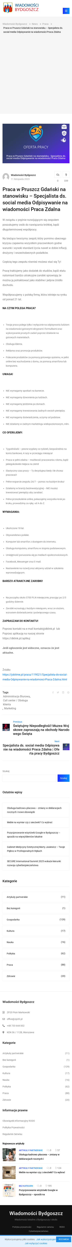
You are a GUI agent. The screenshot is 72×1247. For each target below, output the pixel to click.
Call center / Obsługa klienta (15, 702)
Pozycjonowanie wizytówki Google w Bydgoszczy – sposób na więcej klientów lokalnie (33, 834)
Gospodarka (36, 919)
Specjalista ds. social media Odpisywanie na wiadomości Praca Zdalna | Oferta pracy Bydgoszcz (31, 749)
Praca (36, 964)
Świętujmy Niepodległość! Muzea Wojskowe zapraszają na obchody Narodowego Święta (41, 730)
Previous (17, 721)
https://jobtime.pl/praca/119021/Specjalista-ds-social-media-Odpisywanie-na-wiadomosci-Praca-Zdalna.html (35, 677)
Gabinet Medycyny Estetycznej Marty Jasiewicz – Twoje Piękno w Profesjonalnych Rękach (36, 849)
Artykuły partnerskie (36, 897)
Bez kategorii (36, 908)
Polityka (36, 953)
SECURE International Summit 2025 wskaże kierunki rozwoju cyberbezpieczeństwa (34, 863)
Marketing (10, 708)
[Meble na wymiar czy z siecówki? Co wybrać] (9, 1172)
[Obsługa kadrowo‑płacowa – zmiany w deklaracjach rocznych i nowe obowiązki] (9, 1154)
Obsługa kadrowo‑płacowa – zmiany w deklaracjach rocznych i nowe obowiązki (34, 810)
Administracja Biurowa (16, 696)
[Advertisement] (36, 71)
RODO (62, 1227)
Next (57, 741)
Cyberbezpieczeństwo (38, 1231)
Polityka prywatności (21, 1227)
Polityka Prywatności (13, 1127)
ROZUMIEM (64, 1239)
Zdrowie (36, 976)
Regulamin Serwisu (12, 1134)
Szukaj (6, 771)
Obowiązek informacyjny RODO (19, 1120)
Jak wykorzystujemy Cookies (51, 1239)
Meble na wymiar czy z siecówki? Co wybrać (29, 822)
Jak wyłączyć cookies (36, 1243)
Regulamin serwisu (45, 1227)
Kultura (36, 930)
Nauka (36, 942)
